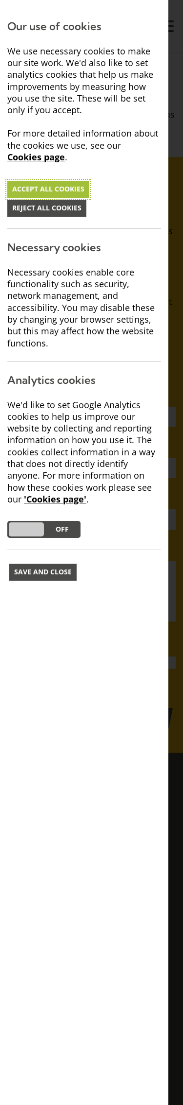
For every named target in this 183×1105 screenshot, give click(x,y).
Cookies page (36, 157)
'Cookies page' (55, 499)
